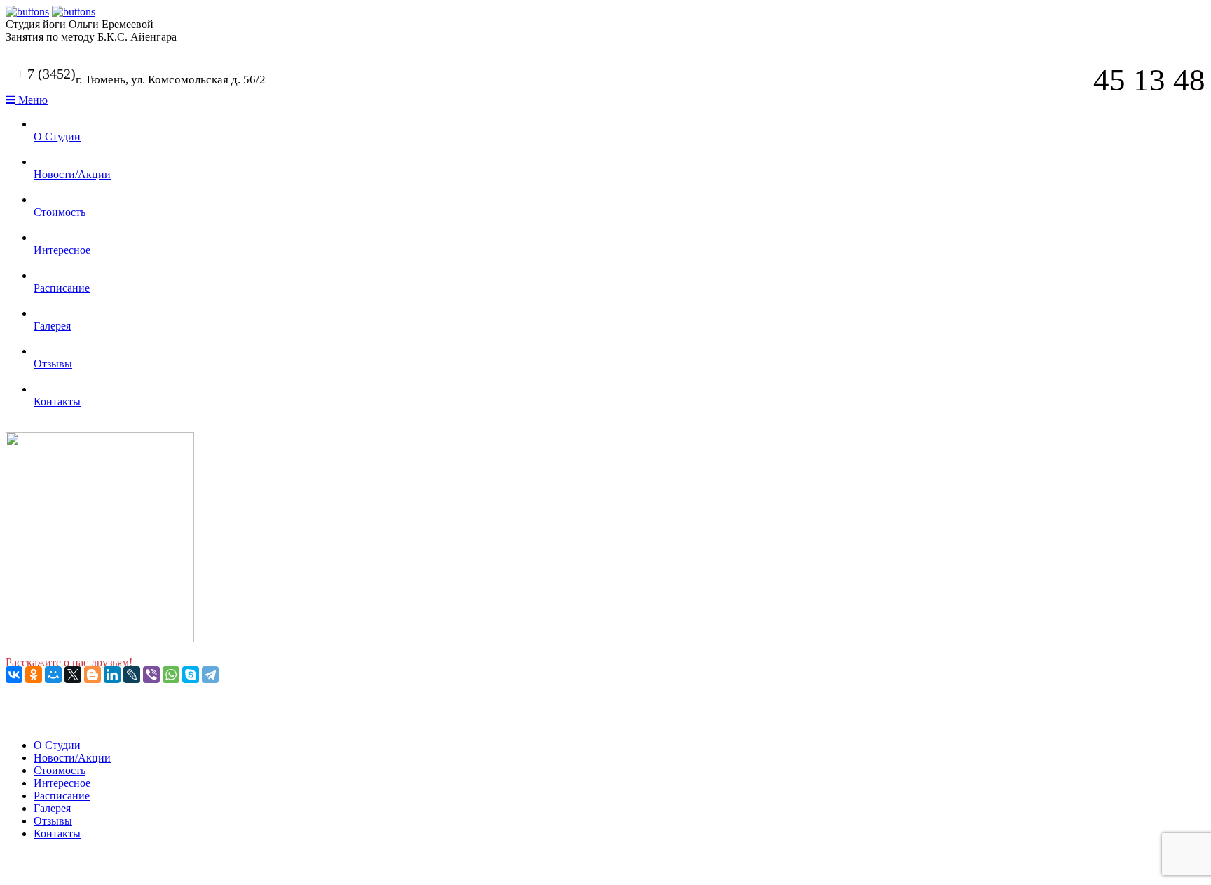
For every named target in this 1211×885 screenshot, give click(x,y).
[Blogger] (92, 674)
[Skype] (190, 674)
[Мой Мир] (53, 674)
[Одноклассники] (33, 674)
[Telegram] (210, 674)
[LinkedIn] (112, 674)
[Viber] (151, 674)
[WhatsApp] (171, 674)
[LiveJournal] (131, 674)
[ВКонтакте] (14, 674)
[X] (72, 674)
